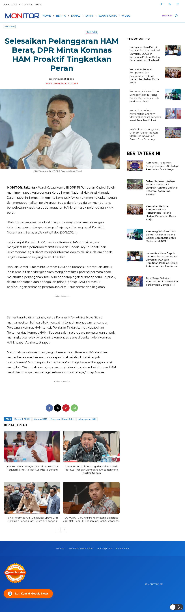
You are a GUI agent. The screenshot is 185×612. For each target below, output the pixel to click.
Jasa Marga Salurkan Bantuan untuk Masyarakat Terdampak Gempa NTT (162, 281)
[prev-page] (58, 529)
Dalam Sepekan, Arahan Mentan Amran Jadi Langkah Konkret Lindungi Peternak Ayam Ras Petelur (162, 188)
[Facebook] (161, 4)
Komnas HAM (40, 419)
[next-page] (64, 529)
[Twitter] (170, 4)
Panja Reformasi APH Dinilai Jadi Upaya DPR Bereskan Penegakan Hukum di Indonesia (32, 519)
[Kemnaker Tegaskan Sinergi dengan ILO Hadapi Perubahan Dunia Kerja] (135, 165)
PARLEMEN (10, 26)
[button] (171, 15)
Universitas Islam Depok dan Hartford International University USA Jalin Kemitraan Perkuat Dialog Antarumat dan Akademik (145, 54)
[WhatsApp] (74, 408)
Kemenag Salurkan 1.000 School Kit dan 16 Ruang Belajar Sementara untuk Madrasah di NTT (144, 96)
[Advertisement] (62, 305)
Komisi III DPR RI (22, 419)
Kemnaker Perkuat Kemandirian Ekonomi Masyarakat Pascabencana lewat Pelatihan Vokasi (145, 115)
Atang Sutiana (66, 78)
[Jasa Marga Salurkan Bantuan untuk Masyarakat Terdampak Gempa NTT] (135, 281)
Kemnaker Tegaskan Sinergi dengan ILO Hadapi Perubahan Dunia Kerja (162, 166)
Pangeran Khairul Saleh (62, 419)
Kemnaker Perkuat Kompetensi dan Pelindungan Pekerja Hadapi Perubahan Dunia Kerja (144, 76)
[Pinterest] (66, 408)
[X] (57, 408)
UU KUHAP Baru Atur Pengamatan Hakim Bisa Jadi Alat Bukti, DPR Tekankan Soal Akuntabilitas (91, 519)
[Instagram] (178, 4)
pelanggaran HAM (87, 419)
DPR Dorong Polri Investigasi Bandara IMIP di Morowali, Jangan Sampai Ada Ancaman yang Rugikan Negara (91, 469)
